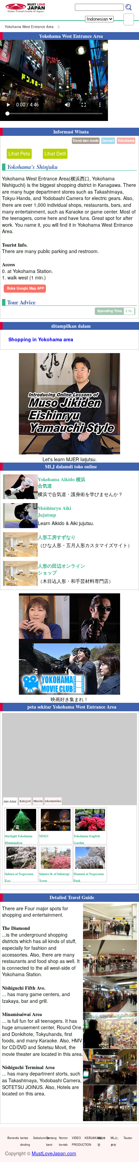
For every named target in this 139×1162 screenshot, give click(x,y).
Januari (108, 140)
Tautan (127, 1138)
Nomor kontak (63, 1141)
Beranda (12, 1138)
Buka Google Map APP (25, 288)
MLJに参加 (115, 1141)
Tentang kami (51, 1141)
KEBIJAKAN (89, 1138)
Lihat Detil (55, 153)
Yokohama (126, 140)
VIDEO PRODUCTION (77, 1141)
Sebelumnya (38, 1138)
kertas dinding (25, 1141)
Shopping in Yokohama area (40, 339)
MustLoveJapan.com (54, 1153)
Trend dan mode (86, 140)
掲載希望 (102, 1141)
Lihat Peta (19, 153)
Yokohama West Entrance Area (29, 26)
